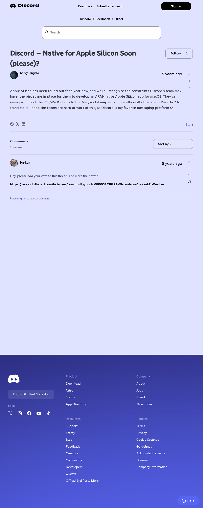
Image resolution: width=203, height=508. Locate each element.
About (140, 383)
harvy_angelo (29, 73)
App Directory (76, 404)
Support (72, 426)
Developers (74, 467)
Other (118, 19)
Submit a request (109, 6)
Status (70, 397)
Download (73, 383)
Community (74, 460)
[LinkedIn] (23, 124)
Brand (140, 397)
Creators (72, 453)
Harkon (25, 162)
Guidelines (144, 446)
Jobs (139, 390)
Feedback (85, 6)
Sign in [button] (176, 6)
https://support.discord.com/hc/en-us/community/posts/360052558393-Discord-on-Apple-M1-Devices (87, 184)
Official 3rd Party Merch (83, 480)
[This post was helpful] (189, 74)
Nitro (69, 390)
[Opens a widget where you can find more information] (188, 501)
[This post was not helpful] (189, 87)
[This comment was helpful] (189, 162)
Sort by (163, 144)
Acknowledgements (150, 453)
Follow (175, 53)
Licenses (142, 460)
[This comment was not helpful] (189, 174)
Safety (70, 433)
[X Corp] (17, 124)
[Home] (24, 6)
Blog (69, 439)
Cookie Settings (147, 439)
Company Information (151, 467)
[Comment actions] (189, 181)
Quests (71, 474)
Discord (85, 19)
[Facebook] (12, 124)
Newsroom (144, 404)
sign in (22, 198)
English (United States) (30, 394)
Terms (140, 426)
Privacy (141, 433)
